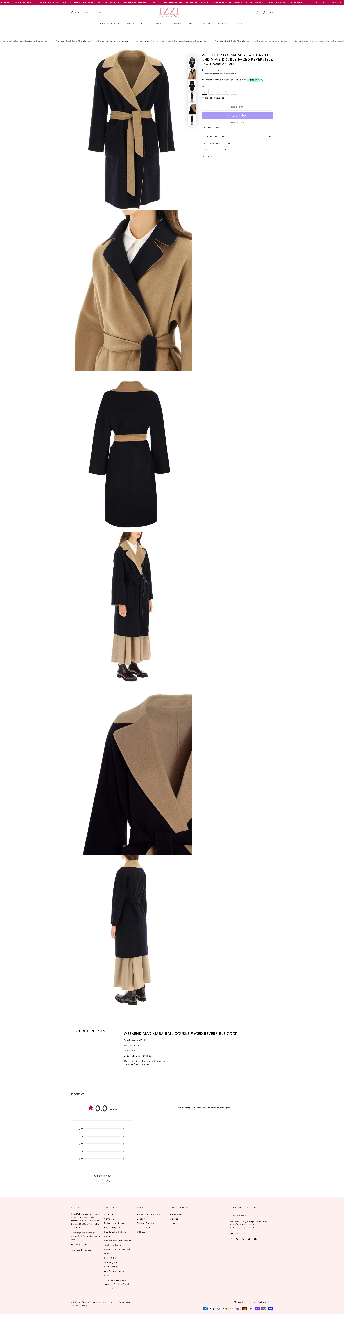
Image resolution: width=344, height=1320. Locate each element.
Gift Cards (142, 1231)
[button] (257, 13)
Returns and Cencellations (117, 1240)
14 (226, 92)
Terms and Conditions (115, 1279)
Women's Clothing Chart (116, 1284)
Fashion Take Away (146, 1223)
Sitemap (108, 1288)
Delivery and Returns (115, 1223)
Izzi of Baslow (83, 1302)
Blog (106, 1275)
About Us (108, 1214)
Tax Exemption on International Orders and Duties (117, 1249)
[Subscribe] (271, 1215)
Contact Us (110, 1218)
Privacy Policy (111, 1266)
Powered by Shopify (79, 1306)
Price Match (110, 1258)
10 (218, 92)
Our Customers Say (114, 1271)
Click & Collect (144, 1227)
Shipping (216, 73)
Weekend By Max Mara (142, 1040)
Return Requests (112, 1227)
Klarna (173, 1223)
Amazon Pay (176, 1214)
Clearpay (174, 1218)
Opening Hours (111, 1262)
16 (234, 92)
